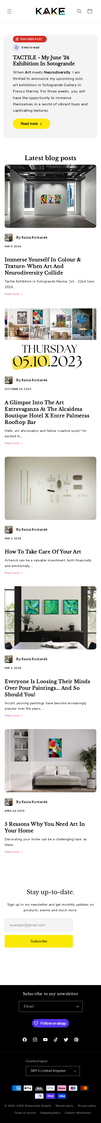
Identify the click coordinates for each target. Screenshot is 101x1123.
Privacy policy (87, 1106)
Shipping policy (50, 1113)
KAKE (20, 1106)
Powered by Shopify (38, 1106)
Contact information (78, 1113)
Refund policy (65, 1106)
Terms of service (25, 1113)
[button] (9, 11)
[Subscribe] (77, 1006)
